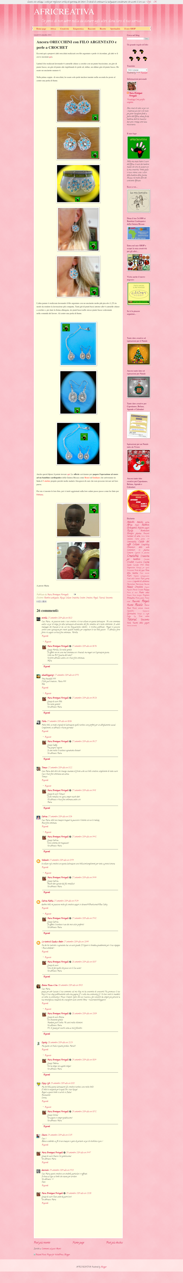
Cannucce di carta (133, 536)
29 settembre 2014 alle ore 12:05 (60, 1135)
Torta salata (144, 616)
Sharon (44, 1135)
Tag (135, 616)
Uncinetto (109, 597)
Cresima (146, 559)
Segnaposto (146, 611)
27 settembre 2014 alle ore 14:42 (84, 836)
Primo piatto (139, 598)
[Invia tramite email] (37, 601)
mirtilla (44, 618)
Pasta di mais (132, 592)
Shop (141, 50)
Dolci (147, 565)
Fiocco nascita (144, 573)
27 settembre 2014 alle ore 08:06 (59, 721)
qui (50, 56)
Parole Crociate (138, 590)
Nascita (146, 584)
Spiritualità (115, 28)
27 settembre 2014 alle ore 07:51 (66, 675)
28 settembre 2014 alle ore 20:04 (84, 1013)
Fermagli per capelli (142, 568)
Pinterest (138, 57)
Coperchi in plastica (142, 553)
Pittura (129, 595)
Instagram (144, 57)
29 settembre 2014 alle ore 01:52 (84, 1111)
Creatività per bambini (138, 558)
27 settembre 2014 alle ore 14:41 (84, 790)
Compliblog (145, 544)
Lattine (129, 581)
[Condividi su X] (41, 601)
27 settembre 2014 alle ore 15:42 (84, 918)
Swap (129, 616)
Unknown (45, 860)
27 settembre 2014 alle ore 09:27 (84, 741)
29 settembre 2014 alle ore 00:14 (84, 1059)
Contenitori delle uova (138, 547)
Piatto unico (144, 592)
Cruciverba (138, 562)
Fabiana (40, 494)
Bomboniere (144, 530)
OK (155, 2)
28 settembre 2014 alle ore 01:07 (84, 962)
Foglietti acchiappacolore (141, 576)
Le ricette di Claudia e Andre (52, 941)
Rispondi (45, 636)
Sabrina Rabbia (47, 901)
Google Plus (131, 57)
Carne (143, 536)
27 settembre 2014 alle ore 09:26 (84, 698)
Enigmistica (78, 28)
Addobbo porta (143, 522)
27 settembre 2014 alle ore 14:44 (84, 877)
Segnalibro (130, 611)
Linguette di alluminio (140, 581)
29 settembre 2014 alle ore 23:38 (78, 1193)
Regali (95, 597)
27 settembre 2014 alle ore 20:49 (76, 941)
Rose (129, 608)
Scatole (146, 608)
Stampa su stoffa (143, 614)
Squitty (44, 1042)
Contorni (130, 552)
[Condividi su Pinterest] (45, 601)
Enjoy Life (46, 1083)
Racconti (92, 28)
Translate (143, 72)
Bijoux (62, 597)
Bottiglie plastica (134, 533)
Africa (53, 28)
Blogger (104, 1267)
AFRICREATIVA (64, 11)
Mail (134, 50)
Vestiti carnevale (132, 626)
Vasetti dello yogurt (140, 623)
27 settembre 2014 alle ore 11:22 (60, 767)
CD (148, 539)
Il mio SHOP (130, 28)
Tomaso (44, 767)
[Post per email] (74, 594)
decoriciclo (45, 1170)
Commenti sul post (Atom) (51, 1248)
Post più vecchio (114, 1243)
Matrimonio (139, 584)
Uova (129, 623)
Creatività (64, 28)
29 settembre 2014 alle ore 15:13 (61, 1170)
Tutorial (102, 597)
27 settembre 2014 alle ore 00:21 (60, 618)
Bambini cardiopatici (51, 597)
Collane (68, 597)
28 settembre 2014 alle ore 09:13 (70, 985)
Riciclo (139, 605)
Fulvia (44, 721)
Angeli (137, 525)
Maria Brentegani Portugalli (58, 646)
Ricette (103, 28)
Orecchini (89, 597)
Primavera (131, 598)
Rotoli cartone (137, 608)
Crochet (82, 597)
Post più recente (42, 1243)
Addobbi (130, 522)
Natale (130, 587)
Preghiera (146, 595)
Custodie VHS (138, 565)
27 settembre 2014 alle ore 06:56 (84, 646)
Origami (146, 587)
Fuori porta (145, 578)
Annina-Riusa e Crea (49, 985)
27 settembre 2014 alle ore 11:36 (60, 816)
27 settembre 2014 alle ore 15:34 (66, 901)
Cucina (146, 562)
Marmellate (131, 584)
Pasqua (146, 589)
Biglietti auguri (143, 527)
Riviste (146, 605)
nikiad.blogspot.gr (48, 675)
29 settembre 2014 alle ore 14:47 (78, 1152)
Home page (41, 28)
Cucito (129, 565)
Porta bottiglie (137, 595)
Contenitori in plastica (138, 550)
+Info (148, 2)
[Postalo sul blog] (39, 601)
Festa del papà (139, 570)
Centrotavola (131, 541)
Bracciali (146, 533)
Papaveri (129, 590)
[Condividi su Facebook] (43, 601)
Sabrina (44, 816)
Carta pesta (140, 539)
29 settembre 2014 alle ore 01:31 (62, 1083)
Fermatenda (130, 570)
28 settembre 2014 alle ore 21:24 (60, 1042)
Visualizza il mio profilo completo (136, 101)
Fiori (129, 576)
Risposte (48, 641)
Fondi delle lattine (133, 578)
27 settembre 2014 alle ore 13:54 (61, 860)
